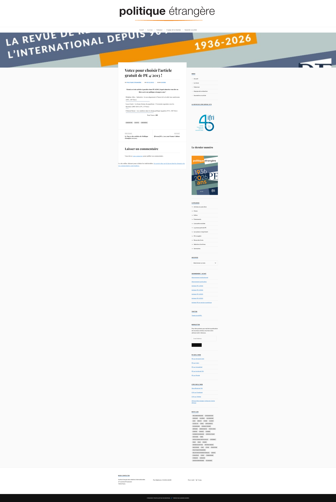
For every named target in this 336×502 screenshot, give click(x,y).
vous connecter (138, 156)
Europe (195, 431)
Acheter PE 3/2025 (197, 294)
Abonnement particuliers (199, 281)
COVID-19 (195, 423)
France (201, 431)
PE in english (197, 236)
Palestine (214, 447)
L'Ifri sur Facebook (197, 392)
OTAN (207, 447)
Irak (194, 442)
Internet (213, 439)
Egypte (137, 122)
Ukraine (202, 457)
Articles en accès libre (200, 207)
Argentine (129, 122)
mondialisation (198, 444)
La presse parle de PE (200, 227)
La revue (150, 30)
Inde (201, 436)
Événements (197, 219)
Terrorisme (209, 455)
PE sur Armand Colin (198, 358)
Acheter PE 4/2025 (197, 298)
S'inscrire (196, 345)
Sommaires (197, 248)
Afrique (195, 418)
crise (201, 423)
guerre (208, 431)
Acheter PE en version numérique (202, 302)
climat (211, 420)
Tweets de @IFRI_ (197, 315)
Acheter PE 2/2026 (197, 290)
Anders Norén (184, 498)
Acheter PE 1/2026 (197, 286)
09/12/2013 (150, 82)
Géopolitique (210, 434)
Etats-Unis (212, 428)
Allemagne (210, 418)
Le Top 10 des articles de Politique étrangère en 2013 (136, 137)
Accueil (141, 30)
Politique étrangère (199, 450)
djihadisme (196, 426)
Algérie (202, 418)
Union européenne (198, 460)
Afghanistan (209, 415)
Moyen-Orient (209, 444)
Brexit (200, 420)
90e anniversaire (198, 415)
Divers (163, 82)
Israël (205, 442)
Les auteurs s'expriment (201, 232)
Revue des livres (198, 240)
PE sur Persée (196, 375)
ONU (202, 447)
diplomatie (209, 423)
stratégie (196, 455)
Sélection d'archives (200, 244)
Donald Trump (206, 426)
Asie (194, 420)
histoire (195, 436)
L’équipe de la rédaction (173, 30)
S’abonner (159, 30)
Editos (196, 215)
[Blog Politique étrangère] (168, 13)
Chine (205, 420)
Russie (213, 452)
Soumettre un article (191, 30)
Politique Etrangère (134, 82)
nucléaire (196, 447)
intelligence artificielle (200, 439)
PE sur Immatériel (197, 367)
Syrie (202, 455)
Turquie (195, 457)
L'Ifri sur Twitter (196, 396)
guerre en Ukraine (198, 434)
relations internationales (201, 452)
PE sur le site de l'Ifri (198, 371)
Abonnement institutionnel (200, 277)
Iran (199, 442)
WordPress (166, 498)
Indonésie (144, 122)
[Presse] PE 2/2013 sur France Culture (167, 136)
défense (195, 428)
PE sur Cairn (195, 363)
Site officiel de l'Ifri (197, 388)
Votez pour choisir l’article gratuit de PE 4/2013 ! (148, 73)
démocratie (203, 428)
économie (209, 460)
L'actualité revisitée (199, 223)
